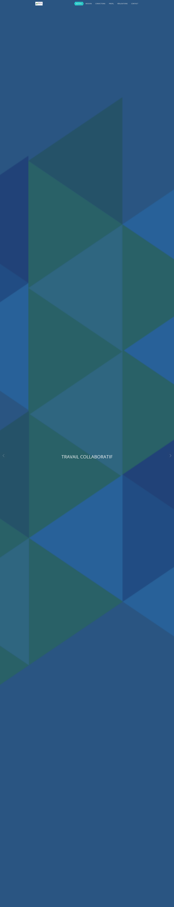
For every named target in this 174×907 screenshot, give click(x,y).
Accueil (79, 4)
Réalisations (122, 4)
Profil (111, 4)
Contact (134, 4)
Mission (89, 4)
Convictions (100, 4)
